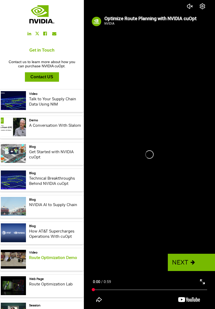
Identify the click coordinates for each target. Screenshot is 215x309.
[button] (191, 262)
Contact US (41, 77)
